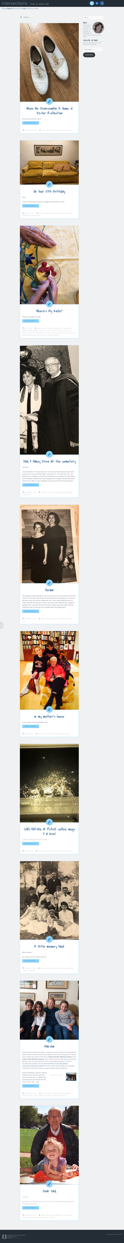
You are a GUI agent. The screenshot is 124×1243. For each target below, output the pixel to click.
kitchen (54, 333)
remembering (69, 968)
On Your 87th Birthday (49, 191)
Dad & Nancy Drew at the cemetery (49, 461)
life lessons (68, 1215)
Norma (49, 590)
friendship (53, 619)
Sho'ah (35, 1095)
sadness (38, 215)
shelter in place (66, 851)
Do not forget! (46, 1093)
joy (59, 213)
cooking (49, 328)
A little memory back (49, 946)
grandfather (59, 1215)
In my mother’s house (49, 716)
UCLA (23, 621)
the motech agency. (18, 1238)
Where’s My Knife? (49, 311)
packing (31, 215)
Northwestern (32, 1217)
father (52, 1215)
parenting (57, 851)
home (43, 130)
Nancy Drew (68, 492)
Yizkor (62, 130)
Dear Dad (49, 1191)
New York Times (42, 335)
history (54, 1093)
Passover (50, 335)
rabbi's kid (25, 494)
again (43, 619)
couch (41, 213)
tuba (47, 1217)
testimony (48, 1095)
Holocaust (61, 1093)
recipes (56, 335)
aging (39, 328)
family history (54, 968)
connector (51, 492)
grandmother (48, 213)
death (42, 968)
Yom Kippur (68, 130)
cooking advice (58, 328)
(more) (84, 36)
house (48, 130)
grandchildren (27, 330)
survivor (41, 1095)
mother (69, 213)
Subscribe (89, 55)
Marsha (49, 1046)
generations (68, 328)
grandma (36, 330)
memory (53, 130)
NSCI (57, 130)
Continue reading (30, 123)
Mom (29, 335)
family (47, 619)
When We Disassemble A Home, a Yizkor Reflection (49, 111)
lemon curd (62, 333)
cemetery (44, 492)
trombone (41, 1217)
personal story (27, 1095)
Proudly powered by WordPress (114, 1234)
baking (44, 328)
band (42, 1215)
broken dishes (43, 851)
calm (45, 734)
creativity (50, 734)
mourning (25, 215)
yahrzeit (52, 1217)
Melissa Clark (70, 333)
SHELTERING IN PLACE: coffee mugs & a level (49, 832)
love (59, 619)
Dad (57, 492)
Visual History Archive (59, 1095)
